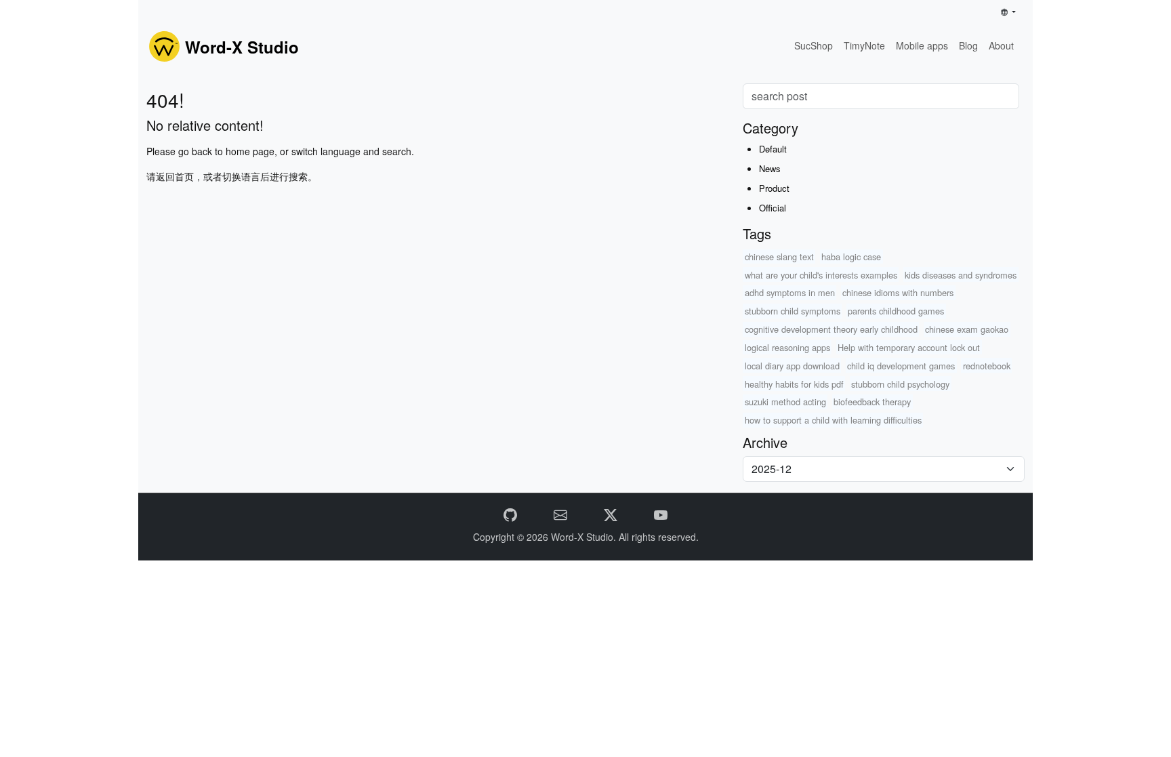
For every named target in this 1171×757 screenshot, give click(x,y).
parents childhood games (896, 310)
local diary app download (792, 365)
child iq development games (901, 365)
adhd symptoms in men (790, 292)
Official (772, 207)
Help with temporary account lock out (909, 347)
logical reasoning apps (787, 347)
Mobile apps (922, 45)
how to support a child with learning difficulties (833, 419)
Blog (968, 45)
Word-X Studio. (585, 537)
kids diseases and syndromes (960, 274)
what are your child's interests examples (821, 274)
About (1001, 45)
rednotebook (986, 365)
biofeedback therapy (872, 401)
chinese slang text (779, 256)
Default (773, 148)
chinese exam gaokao (966, 329)
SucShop (813, 45)
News (770, 168)
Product (774, 188)
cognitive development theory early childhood (831, 329)
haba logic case (851, 256)
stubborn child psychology (900, 383)
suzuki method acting (785, 401)
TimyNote (864, 45)
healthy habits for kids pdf (794, 383)
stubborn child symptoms (792, 310)
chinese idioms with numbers (897, 292)
